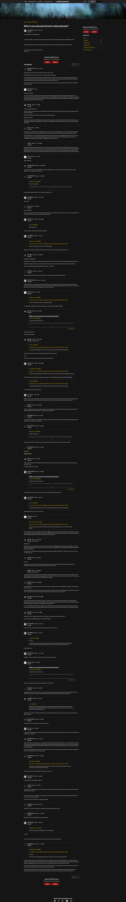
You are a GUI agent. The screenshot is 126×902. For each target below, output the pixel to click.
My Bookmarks (92, 42)
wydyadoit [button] (29, 310)
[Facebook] (58, 901)
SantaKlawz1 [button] (30, 271)
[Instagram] (62, 901)
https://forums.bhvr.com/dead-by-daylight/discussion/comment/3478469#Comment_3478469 (48, 243)
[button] (25, 30)
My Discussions (87, 45)
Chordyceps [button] (29, 687)
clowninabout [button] (30, 804)
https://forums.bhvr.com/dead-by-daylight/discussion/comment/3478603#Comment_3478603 (48, 347)
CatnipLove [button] (29, 612)
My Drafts (92, 40)
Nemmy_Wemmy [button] (30, 425)
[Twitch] (71, 901)
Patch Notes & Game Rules (89, 47)
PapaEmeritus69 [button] (30, 738)
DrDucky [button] (29, 662)
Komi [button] (28, 127)
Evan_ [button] (28, 206)
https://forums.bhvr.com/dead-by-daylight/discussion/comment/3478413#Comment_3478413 (48, 524)
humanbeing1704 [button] (31, 175)
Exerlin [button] (28, 458)
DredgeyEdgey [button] (30, 197)
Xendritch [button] (29, 582)
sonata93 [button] (29, 785)
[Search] (88, 1)
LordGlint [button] (29, 143)
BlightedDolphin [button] (30, 813)
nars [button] (28, 394)
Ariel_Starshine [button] (30, 623)
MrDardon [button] (29, 404)
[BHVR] (62, 1)
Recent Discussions (88, 49)
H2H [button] (28, 728)
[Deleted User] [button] (30, 88)
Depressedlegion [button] (30, 719)
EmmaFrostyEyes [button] (31, 471)
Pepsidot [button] (29, 539)
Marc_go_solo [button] (30, 596)
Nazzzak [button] (29, 570)
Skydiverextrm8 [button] (30, 68)
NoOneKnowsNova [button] (31, 165)
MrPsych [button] (29, 104)
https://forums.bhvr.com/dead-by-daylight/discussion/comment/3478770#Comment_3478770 (48, 763)
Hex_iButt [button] (29, 557)
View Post (70, 328)
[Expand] (51, 190)
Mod (28, 51)
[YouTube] (67, 901)
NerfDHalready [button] (30, 653)
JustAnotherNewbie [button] (31, 280)
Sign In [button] (47, 62)
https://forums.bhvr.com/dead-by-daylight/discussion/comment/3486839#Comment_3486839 (48, 851)
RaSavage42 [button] (30, 254)
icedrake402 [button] (29, 698)
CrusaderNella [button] (30, 30)
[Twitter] (55, 901)
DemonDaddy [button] (30, 415)
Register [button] (55, 62)
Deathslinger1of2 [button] (31, 447)
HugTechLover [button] (30, 219)
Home (85, 38)
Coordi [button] (28, 156)
